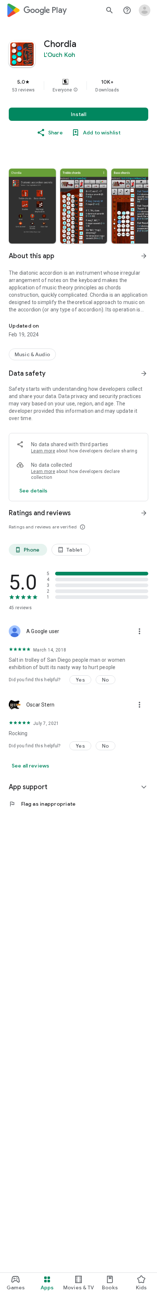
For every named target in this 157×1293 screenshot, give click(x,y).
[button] (75, 90)
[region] (78, 85)
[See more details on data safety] (33, 490)
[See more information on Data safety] (144, 373)
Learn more (43, 451)
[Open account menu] (144, 10)
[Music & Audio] (32, 354)
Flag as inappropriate (42, 804)
